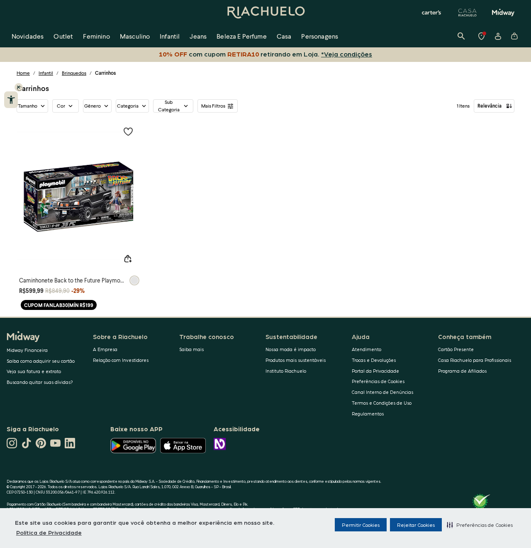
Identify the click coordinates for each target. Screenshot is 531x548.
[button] (479, 524)
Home (23, 73)
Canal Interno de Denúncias (382, 392)
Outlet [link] (63, 36)
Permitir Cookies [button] (361, 524)
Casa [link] (284, 36)
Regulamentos (368, 413)
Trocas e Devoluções (374, 360)
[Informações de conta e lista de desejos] (498, 36)
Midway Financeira (27, 350)
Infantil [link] (170, 36)
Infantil (46, 73)
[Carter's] (431, 12)
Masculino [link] (135, 36)
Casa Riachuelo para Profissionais (474, 360)
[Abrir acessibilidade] (11, 99)
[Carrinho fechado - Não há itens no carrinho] (514, 36)
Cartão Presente (456, 349)
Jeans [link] (198, 36)
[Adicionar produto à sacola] (127, 259)
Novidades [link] (28, 36)
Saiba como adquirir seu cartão (41, 361)
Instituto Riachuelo (286, 371)
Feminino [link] (96, 36)
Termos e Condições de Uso (382, 403)
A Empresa (105, 349)
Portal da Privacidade (375, 371)
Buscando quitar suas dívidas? (40, 382)
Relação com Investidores (121, 360)
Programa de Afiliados (462, 371)
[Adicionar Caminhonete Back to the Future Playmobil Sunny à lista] (128, 131)
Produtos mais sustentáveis (296, 360)
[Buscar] (461, 36)
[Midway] (503, 12)
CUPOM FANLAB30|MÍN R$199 (58, 305)
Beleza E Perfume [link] (242, 36)
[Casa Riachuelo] (467, 12)
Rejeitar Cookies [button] (416, 524)
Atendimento (366, 349)
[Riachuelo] (265, 12)
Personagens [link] (319, 36)
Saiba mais (191, 349)
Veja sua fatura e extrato (34, 371)
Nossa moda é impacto (291, 349)
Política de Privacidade (49, 532)
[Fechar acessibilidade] (19, 87)
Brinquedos (74, 73)
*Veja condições (346, 53)
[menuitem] (28, 36)
